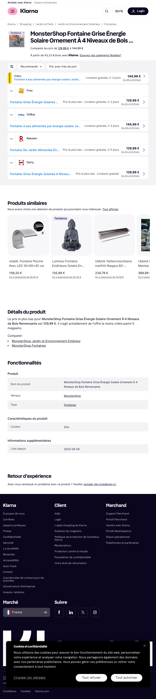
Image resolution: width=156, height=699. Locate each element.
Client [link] (60, 505)
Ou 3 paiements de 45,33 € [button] (66, 277)
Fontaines (70, 405)
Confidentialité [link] (12, 537)
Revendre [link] (9, 554)
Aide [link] (57, 513)
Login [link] (58, 519)
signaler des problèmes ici (100, 484)
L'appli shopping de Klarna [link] (71, 525)
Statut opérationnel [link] (118, 537)
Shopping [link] (25, 24)
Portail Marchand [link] (116, 519)
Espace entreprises (45, 2)
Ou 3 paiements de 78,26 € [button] (109, 277)
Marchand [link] (116, 505)
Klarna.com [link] (42, 691)
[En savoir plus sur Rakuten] (11, 139)
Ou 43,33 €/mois (130, 103)
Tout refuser (91, 677)
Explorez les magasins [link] (68, 531)
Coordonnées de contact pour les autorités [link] (23, 579)
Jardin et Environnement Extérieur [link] (79, 24)
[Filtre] (12, 66)
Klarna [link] (11, 24)
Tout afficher (111, 209)
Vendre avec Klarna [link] (118, 525)
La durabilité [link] (10, 548)
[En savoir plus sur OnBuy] (11, 115)
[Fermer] (144, 645)
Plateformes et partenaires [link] (122, 542)
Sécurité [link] (8, 542)
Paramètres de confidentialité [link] (73, 557)
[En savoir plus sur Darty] (11, 162)
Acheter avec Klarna (19, 2)
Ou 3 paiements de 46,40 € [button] (23, 277)
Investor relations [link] (13, 592)
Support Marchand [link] (117, 513)
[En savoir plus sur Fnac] (11, 91)
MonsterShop (72, 396)
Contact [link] (8, 572)
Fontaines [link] (110, 24)
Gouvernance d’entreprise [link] (19, 586)
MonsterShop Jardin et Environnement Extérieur (46, 341)
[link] (59, 612)
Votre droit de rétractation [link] (71, 563)
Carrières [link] (8, 519)
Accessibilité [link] (11, 560)
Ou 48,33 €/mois (132, 79)
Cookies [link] (26, 691)
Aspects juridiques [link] (14, 525)
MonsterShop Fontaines (29, 345)
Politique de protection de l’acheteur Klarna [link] (77, 538)
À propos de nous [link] (14, 513)
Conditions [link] (9, 691)
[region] (78, 664)
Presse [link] (7, 531)
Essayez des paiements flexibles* (100, 55)
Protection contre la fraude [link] (71, 551)
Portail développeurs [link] (118, 531)
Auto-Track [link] (10, 566)
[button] (119, 11)
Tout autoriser (126, 677)
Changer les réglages (30, 678)
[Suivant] (143, 246)
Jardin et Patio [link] (44, 24)
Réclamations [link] (63, 545)
